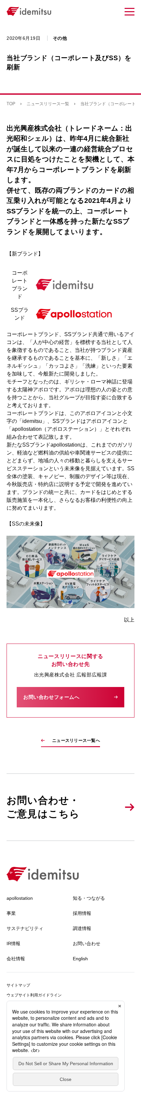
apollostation (20, 898)
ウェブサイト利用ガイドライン (34, 995)
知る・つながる (89, 898)
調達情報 (82, 928)
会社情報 (16, 958)
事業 (11, 913)
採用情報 (82, 913)
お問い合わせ (86, 943)
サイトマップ (18, 985)
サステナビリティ (25, 928)
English (80, 958)
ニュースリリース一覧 (48, 103)
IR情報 (13, 943)
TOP (11, 103)
